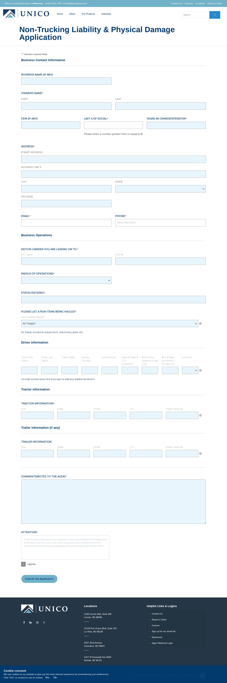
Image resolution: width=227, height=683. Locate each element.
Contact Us (176, 3)
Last (118, 99)
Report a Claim (214, 3)
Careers (189, 3)
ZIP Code (27, 196)
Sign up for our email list (163, 631)
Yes (47, 677)
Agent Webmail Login (162, 643)
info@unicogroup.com (76, 3)
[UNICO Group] (26, 14)
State (118, 181)
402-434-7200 (54, 3)
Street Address (31, 152)
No (55, 677)
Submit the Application (39, 578)
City (23, 181)
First (24, 99)
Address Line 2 (31, 167)
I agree (31, 564)
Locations (200, 3)
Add (200, 323)
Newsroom (157, 637)
